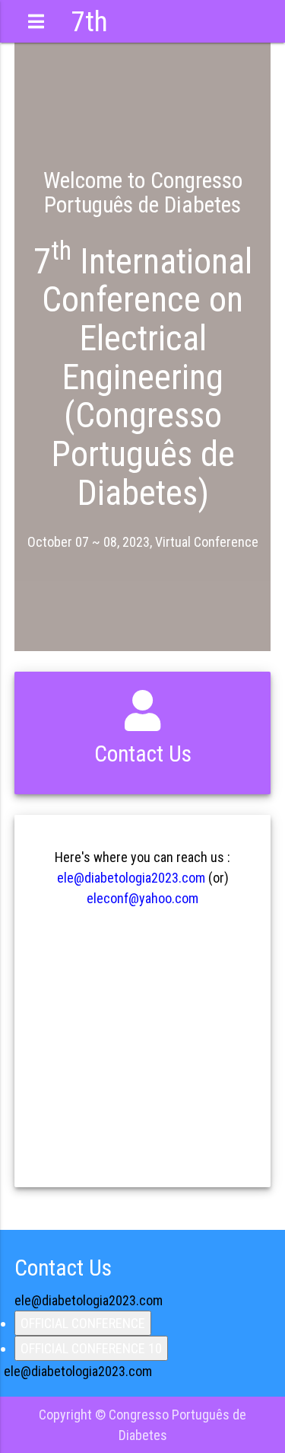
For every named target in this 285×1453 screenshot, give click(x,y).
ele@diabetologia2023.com (131, 878)
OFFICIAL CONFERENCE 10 (91, 1348)
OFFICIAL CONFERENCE (83, 1323)
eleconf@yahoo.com (142, 898)
